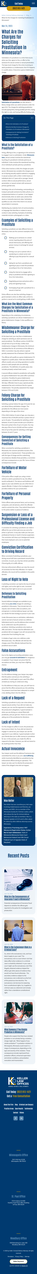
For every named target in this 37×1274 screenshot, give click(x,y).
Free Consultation (21, 1096)
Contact (15, 1112)
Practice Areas (9, 1108)
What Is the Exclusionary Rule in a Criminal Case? (18, 948)
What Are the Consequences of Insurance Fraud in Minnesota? (17, 897)
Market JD (25, 1266)
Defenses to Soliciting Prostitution (16, 137)
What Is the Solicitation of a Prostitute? (17, 124)
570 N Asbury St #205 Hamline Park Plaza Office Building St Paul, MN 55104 (18, 1202)
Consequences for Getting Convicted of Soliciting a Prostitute (17, 133)
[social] (21, 1118)
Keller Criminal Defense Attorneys (12, 15)
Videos (22, 1112)
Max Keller (9, 800)
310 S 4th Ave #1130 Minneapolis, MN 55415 (18, 1160)
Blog (27, 15)
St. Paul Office (18, 1196)
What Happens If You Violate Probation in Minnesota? (15, 1030)
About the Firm (8, 1104)
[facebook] (16, 1118)
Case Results (19, 1108)
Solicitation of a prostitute (11, 102)
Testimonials (29, 1108)
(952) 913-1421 (19, 8)
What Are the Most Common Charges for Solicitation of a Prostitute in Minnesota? (17, 128)
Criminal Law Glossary (26, 1104)
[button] (33, 2)
